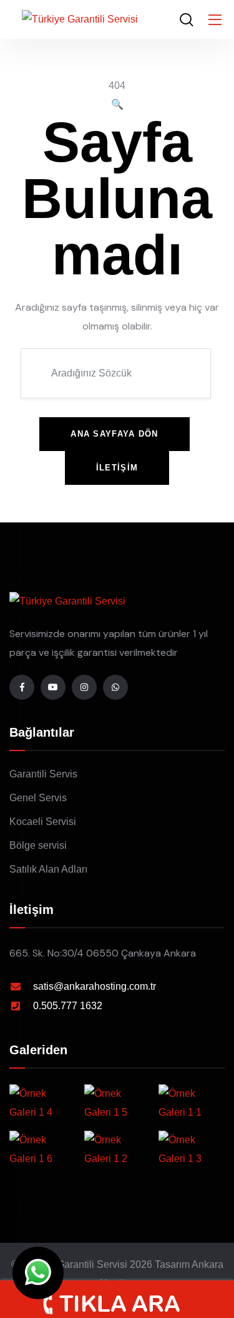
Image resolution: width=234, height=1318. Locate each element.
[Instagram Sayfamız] (84, 687)
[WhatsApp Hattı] (115, 687)
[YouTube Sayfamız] (53, 687)
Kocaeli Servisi (42, 821)
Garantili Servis (43, 774)
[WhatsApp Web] (38, 1273)
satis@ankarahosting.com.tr (94, 986)
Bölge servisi (38, 845)
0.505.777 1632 (67, 1005)
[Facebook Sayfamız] (21, 687)
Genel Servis (38, 797)
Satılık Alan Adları (48, 869)
